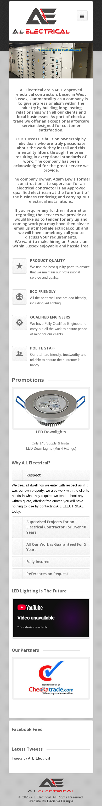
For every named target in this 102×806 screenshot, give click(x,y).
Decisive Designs (60, 801)
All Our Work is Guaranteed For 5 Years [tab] (56, 547)
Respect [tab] (33, 475)
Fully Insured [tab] (37, 561)
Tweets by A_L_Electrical (31, 758)
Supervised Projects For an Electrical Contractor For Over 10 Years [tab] (56, 527)
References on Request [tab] (47, 573)
